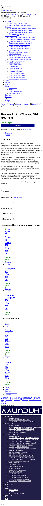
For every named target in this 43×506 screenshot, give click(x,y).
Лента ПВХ (9, 82)
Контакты (8, 97)
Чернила (8, 27)
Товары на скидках (15, 91)
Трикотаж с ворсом (15, 72)
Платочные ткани (15, 50)
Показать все (14, 418)
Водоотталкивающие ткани (18, 52)
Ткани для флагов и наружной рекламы (22, 39)
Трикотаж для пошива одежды (15, 61)
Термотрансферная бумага (18, 23)
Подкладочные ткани (16, 68)
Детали (7, 135)
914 (13, 213)
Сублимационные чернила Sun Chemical (22, 28)
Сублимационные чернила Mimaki (20, 32)
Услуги (7, 84)
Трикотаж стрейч (14, 70)
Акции (11, 89)
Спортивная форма (15, 64)
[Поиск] (2, 8)
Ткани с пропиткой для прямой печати (22, 37)
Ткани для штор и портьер (18, 46)
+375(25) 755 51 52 (33, 14)
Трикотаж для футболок (17, 75)
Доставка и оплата (15, 93)
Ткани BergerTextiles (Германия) (20, 59)
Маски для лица (14, 63)
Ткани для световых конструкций (20, 43)
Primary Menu (6, 18)
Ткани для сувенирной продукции (20, 48)
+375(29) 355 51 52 (20, 14)
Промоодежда (13, 66)
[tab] (23, 133)
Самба (7, 81)
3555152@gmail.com (13, 400)
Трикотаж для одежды (16, 73)
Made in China (17, 197)
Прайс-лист (13, 88)
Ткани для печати (11, 36)
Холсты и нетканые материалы (19, 55)
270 (13, 208)
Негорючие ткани (15, 54)
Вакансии (8, 95)
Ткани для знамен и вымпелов (19, 41)
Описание (8, 133)
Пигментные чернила (16, 34)
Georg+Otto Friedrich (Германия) (19, 57)
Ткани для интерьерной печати (19, 45)
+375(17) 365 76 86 (7, 14)
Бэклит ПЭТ (27, 129)
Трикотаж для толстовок (17, 77)
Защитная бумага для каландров (20, 25)
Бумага (7, 21)
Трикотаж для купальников (18, 79)
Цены (7, 86)
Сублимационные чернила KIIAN (20, 30)
